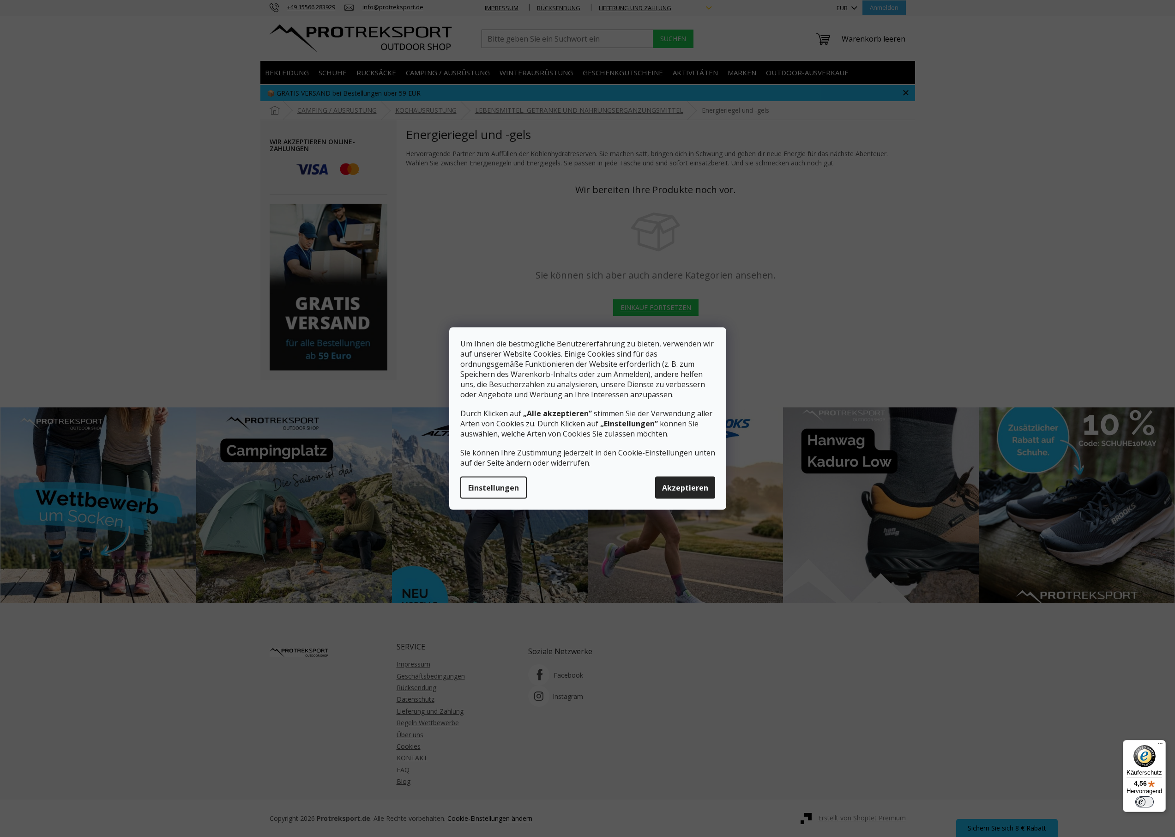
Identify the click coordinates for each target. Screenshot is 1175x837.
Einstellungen (493, 488)
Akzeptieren (685, 488)
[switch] (1144, 801)
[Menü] (1160, 745)
